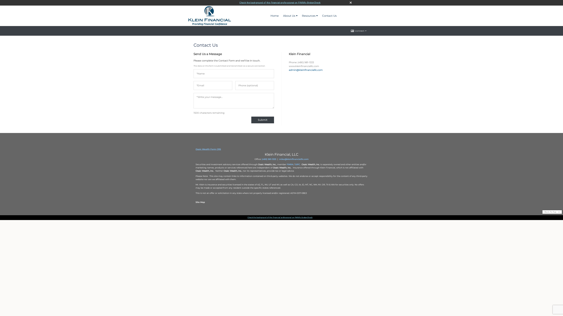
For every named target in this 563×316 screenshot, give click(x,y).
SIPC (297, 164)
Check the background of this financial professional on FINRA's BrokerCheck (279, 2)
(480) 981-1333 (269, 159)
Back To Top (551, 212)
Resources (309, 15)
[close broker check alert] (351, 2)
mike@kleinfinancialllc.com (294, 159)
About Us (289, 15)
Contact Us (329, 15)
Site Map (200, 202)
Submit (262, 119)
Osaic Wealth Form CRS (208, 149)
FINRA (290, 164)
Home (275, 15)
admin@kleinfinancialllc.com (306, 70)
